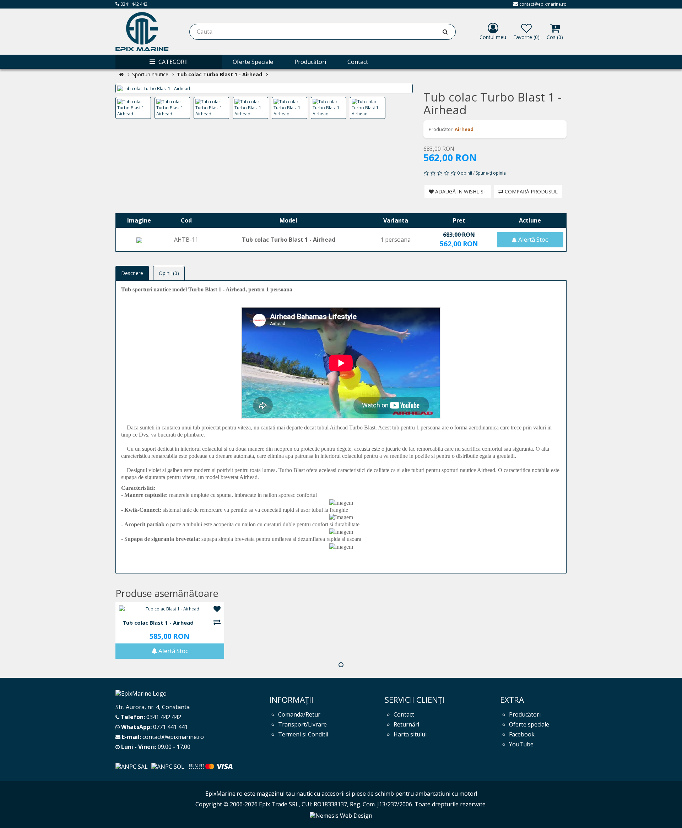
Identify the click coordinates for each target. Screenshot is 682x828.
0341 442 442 (133, 4)
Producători (525, 714)
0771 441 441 (170, 727)
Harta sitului (410, 734)
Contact (404, 714)
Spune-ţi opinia (491, 173)
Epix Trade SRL (279, 804)
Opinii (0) (169, 273)
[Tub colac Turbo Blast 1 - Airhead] (264, 88)
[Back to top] (668, 813)
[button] (341, 664)
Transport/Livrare (302, 724)
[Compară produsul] (217, 622)
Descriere (132, 273)
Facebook (522, 734)
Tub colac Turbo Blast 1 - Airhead (219, 74)
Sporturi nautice (150, 74)
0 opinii (464, 173)
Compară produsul (530, 191)
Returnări (406, 724)
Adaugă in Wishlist (460, 191)
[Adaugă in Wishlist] (217, 609)
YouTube (521, 744)
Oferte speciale (529, 724)
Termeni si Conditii (303, 734)
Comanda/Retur (299, 714)
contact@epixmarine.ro (543, 4)
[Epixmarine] (142, 31)
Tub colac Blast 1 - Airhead (158, 623)
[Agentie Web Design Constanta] (341, 815)
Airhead (464, 129)
